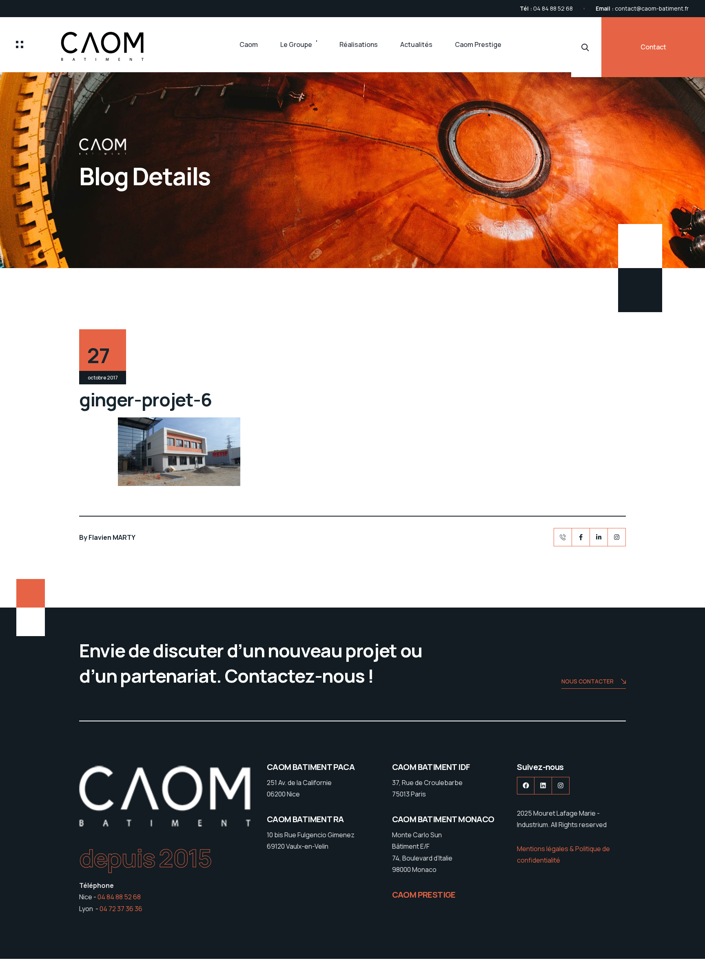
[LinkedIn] (598, 537)
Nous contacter (587, 681)
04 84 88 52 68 (553, 8)
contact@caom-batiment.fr (652, 8)
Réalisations (358, 44)
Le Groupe (296, 44)
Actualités (416, 44)
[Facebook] (581, 537)
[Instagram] (616, 537)
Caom (248, 44)
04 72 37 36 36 (121, 908)
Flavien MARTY (112, 537)
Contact (653, 46)
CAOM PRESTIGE (424, 894)
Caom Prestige (478, 44)
